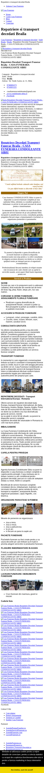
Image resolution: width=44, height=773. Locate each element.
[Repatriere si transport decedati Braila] (16, 49)
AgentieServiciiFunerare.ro (16, 730)
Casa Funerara (6, 40)
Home (8, 14)
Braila (9, 42)
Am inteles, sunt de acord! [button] (22, 770)
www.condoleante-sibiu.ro (16, 94)
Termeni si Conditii (13, 718)
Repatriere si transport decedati (25, 40)
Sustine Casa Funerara (14, 720)
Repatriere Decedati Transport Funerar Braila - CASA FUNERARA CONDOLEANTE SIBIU (21, 147)
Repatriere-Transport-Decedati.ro (18, 747)
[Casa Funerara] (7, 10)
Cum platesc (10, 713)
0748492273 (12, 85)
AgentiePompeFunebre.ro (16, 728)
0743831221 (12, 87)
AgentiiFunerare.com (14, 732)
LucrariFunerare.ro (13, 735)
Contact (9, 21)
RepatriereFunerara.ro (14, 750)
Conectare (10, 23)
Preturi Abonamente (13, 715)
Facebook (10, 96)
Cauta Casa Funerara (14, 17)
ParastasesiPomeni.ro (14, 745)
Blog (8, 19)
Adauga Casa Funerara (15, 6)
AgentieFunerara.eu (13, 743)
